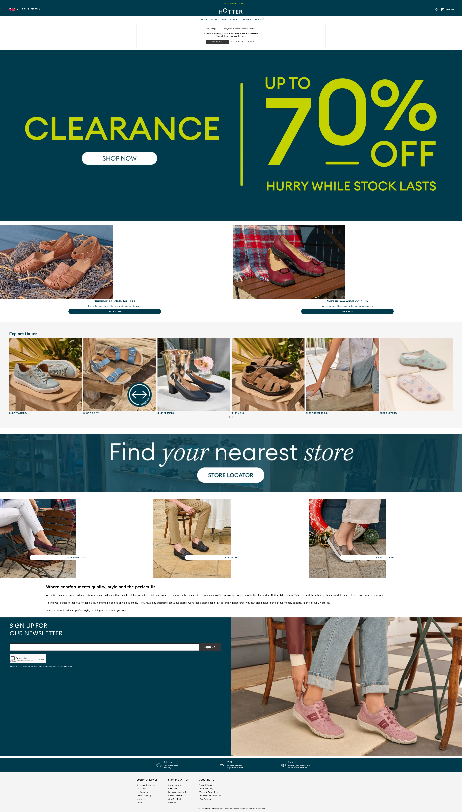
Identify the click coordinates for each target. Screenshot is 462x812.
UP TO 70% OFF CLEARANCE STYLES (231, 3)
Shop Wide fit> (17, 413)
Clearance (246, 19)
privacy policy (67, 666)
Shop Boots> (387, 413)
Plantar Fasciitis (175, 796)
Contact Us (142, 789)
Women (214, 19)
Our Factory (205, 799)
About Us (141, 799)
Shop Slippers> (314, 413)
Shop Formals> (92, 413)
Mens (224, 19)
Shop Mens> (164, 413)
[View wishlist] (436, 9)
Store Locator (175, 785)
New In (204, 19)
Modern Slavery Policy (210, 796)
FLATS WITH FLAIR (76, 557)
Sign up (210, 646)
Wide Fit (172, 803)
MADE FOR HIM (231, 557)
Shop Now (114, 311)
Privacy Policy (206, 789)
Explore (233, 19)
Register (35, 9)
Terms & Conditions (208, 792)
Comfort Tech (174, 799)
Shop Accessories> (243, 413)
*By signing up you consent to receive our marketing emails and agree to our (41, 666)
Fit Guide (172, 789)
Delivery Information (178, 792)
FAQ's (139, 803)
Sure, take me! (217, 42)
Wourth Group (206, 785)
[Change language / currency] (13, 10)
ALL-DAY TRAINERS (386, 557)
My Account (142, 792)
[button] (229, 417)
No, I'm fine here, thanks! (242, 42)
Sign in (25, 9)
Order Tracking (144, 796)
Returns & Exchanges (147, 785)
